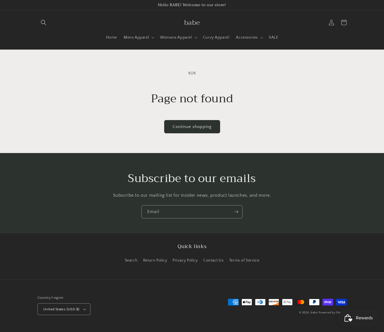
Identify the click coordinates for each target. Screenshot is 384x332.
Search (131, 260)
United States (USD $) (61, 309)
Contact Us (213, 260)
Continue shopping (192, 126)
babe (314, 312)
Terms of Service (244, 260)
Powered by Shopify (333, 312)
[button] (43, 22)
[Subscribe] (236, 211)
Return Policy (155, 260)
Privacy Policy (185, 260)
